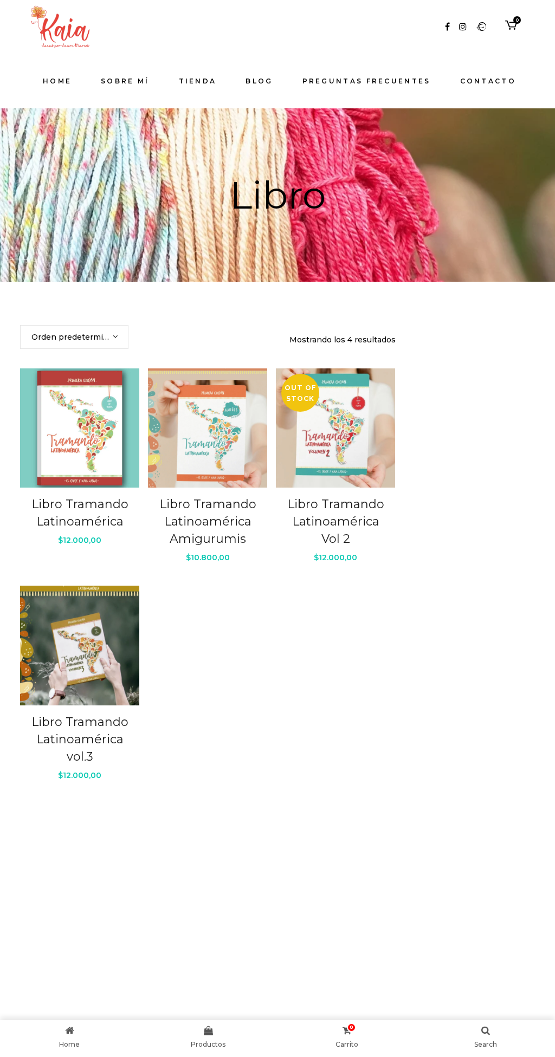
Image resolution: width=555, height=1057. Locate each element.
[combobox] (74, 337)
